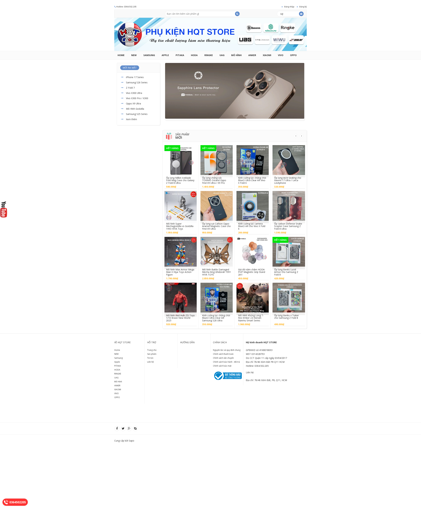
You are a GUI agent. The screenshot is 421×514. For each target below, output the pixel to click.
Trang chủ (151, 350)
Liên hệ (150, 361)
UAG (222, 55)
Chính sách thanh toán (223, 354)
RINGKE (208, 55)
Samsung (149, 55)
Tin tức (150, 358)
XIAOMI (267, 55)
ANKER (252, 55)
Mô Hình (236, 55)
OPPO (293, 55)
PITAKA (180, 55)
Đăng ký (303, 6)
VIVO (280, 55)
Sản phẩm (151, 354)
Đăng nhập (289, 6)
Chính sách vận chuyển (223, 358)
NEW (134, 55)
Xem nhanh (180, 158)
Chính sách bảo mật (222, 365)
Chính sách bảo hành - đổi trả (226, 361)
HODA (194, 55)
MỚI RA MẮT (130, 67)
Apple (165, 55)
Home (121, 55)
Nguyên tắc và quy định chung (226, 350)
